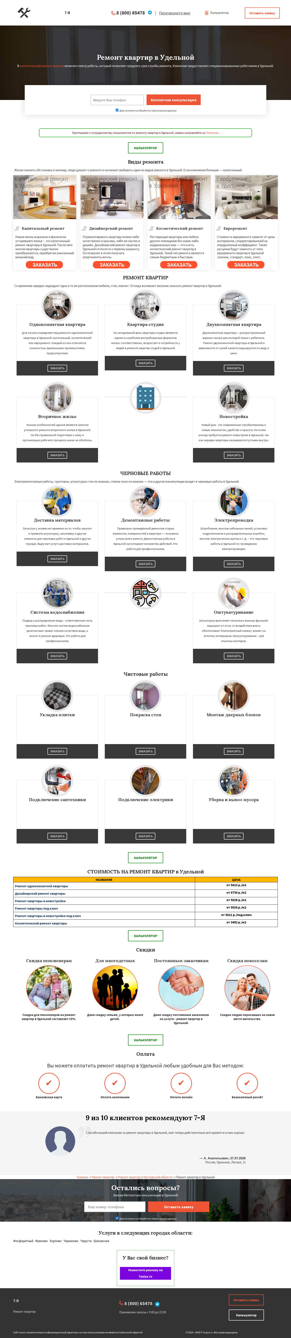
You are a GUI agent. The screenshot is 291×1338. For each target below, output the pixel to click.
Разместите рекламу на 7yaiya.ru (145, 1273)
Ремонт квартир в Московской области (145, 1177)
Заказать (57, 368)
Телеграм (212, 133)
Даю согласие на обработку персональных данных (147, 110)
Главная (82, 1177)
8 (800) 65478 (130, 13)
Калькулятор (219, 13)
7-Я (16, 1300)
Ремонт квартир (103, 1177)
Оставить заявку (262, 13)
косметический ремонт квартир (42, 66)
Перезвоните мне (174, 13)
